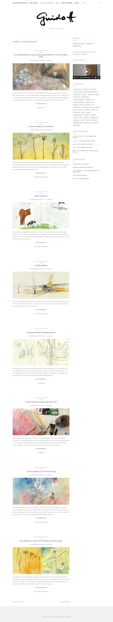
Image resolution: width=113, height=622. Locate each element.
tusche (87, 120)
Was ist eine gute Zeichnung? (81, 178)
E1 (93, 99)
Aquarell (93, 89)
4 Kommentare (41, 107)
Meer (83, 112)
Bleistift (84, 94)
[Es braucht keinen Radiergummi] (41, 352)
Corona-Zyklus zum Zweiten (41, 126)
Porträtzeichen (77, 115)
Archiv (77, 3)
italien (81, 109)
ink (92, 107)
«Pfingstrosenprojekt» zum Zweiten (83, 167)
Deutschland (85, 97)
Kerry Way (95, 109)
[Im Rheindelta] (41, 285)
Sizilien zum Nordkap (20, 3)
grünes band (77, 107)
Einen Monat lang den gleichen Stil (41, 402)
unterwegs (94, 120)
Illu (57, 3)
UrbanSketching (78, 122)
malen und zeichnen (47, 3)
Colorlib (54, 616)
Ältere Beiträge (18, 601)
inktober (96, 107)
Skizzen (87, 117)
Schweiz (93, 115)
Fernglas (76, 104)
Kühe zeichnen (41, 196)
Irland (75, 109)
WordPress (68, 616)
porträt (88, 112)
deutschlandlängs (78, 99)
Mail (85, 54)
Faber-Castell (90, 102)
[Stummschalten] (95, 77)
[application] (86, 71)
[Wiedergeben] (75, 77)
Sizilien (75, 117)
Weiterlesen (41, 103)
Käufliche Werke (66, 3)
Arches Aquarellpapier (90, 91)
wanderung (87, 122)
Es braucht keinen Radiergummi (41, 332)
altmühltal (86, 89)
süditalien (76, 120)
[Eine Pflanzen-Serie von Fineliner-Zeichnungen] (41, 560)
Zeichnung (76, 125)
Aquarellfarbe (77, 91)
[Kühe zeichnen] (41, 215)
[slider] (85, 77)
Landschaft (76, 112)
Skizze (81, 117)
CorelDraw (76, 97)
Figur (81, 104)
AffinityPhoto (77, 89)
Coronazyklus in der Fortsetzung (41, 471)
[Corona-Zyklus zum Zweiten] (41, 146)
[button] (86, 71)
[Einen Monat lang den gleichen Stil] (41, 421)
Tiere (82, 120)
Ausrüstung (76, 94)
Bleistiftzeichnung (93, 94)
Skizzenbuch (94, 117)
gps (93, 104)
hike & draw (34, 3)
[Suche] (99, 3)
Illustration (85, 107)
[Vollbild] (98, 77)
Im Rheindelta (41, 265)
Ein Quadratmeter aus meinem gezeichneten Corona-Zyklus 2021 (41, 55)
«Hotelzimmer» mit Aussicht (87, 141)
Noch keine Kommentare (41, 177)
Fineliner (87, 104)
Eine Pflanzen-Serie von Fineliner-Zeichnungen (41, 541)
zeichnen (95, 122)
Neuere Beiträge (64, 601)
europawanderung (78, 102)
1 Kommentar (41, 383)
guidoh (50, 60)
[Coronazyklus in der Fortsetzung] (41, 491)
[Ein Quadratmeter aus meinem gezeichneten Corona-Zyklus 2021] (41, 76)
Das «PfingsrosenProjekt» (86, 144)
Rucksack (86, 115)
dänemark (88, 99)
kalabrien (87, 109)
